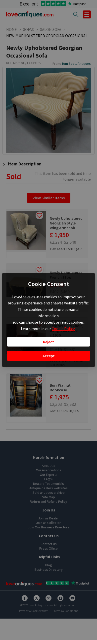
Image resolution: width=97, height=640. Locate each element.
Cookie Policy (63, 328)
